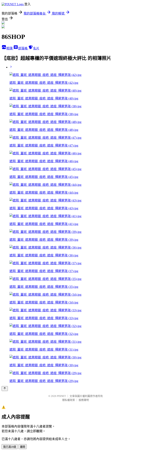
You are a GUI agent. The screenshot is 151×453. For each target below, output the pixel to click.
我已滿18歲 (9, 446)
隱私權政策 (68, 399)
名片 (36, 48)
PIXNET (61, 396)
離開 (22, 446)
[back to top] (5, 388)
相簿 (9, 48)
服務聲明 (84, 399)
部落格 (23, 48)
